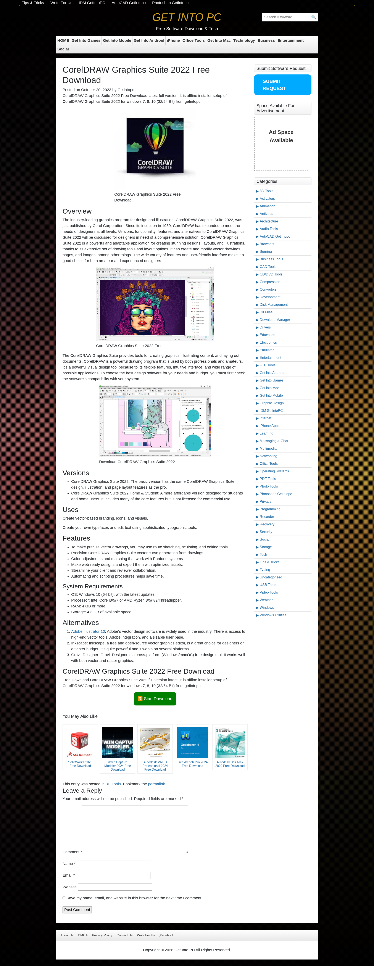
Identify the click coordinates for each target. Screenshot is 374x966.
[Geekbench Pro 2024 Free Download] (192, 742)
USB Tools (268, 585)
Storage (266, 547)
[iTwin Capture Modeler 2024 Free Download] (117, 742)
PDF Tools (268, 479)
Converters (268, 289)
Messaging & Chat (274, 441)
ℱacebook (166, 935)
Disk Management (274, 304)
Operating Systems (274, 471)
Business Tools (271, 259)
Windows (267, 607)
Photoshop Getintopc (170, 3)
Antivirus (266, 214)
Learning (266, 433)
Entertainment (290, 40)
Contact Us (125, 935)
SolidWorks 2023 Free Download (80, 764)
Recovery (267, 524)
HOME (63, 40)
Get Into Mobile (117, 40)
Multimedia (268, 448)
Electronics (268, 342)
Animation (267, 206)
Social (63, 49)
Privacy (265, 501)
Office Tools (193, 40)
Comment (72, 852)
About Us (67, 935)
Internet (265, 418)
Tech (263, 554)
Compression (270, 282)
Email (69, 875)
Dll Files (266, 312)
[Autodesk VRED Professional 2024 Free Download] (155, 742)
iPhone (173, 40)
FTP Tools (268, 365)
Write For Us (61, 3)
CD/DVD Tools (271, 274)
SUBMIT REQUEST (274, 85)
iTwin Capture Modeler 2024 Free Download (117, 765)
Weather (266, 600)
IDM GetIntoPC (92, 3)
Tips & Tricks (33, 3)
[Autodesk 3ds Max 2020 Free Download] (230, 742)
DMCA (83, 935)
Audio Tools (269, 229)
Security (266, 532)
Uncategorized (271, 577)
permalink (156, 784)
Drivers (265, 327)
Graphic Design (272, 403)
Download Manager (275, 320)
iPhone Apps (269, 426)
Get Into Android (149, 40)
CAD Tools (268, 267)
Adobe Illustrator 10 (88, 631)
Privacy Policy (102, 935)
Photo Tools (269, 486)
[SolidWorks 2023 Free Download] (80, 742)
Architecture (269, 221)
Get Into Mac (219, 40)
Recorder (267, 516)
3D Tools (113, 784)
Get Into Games (86, 40)
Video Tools (269, 592)
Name (69, 863)
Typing (265, 570)
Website (70, 887)
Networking (268, 456)
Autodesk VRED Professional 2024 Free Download (155, 765)
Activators (267, 198)
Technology (244, 40)
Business (266, 40)
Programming (270, 509)
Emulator (267, 350)
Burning (266, 251)
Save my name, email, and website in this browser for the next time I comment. (134, 898)
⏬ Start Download (155, 698)
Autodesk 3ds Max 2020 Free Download (230, 764)
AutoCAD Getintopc (129, 3)
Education (267, 335)
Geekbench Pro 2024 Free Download (192, 764)
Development (270, 297)
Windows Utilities (273, 615)
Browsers (267, 244)
